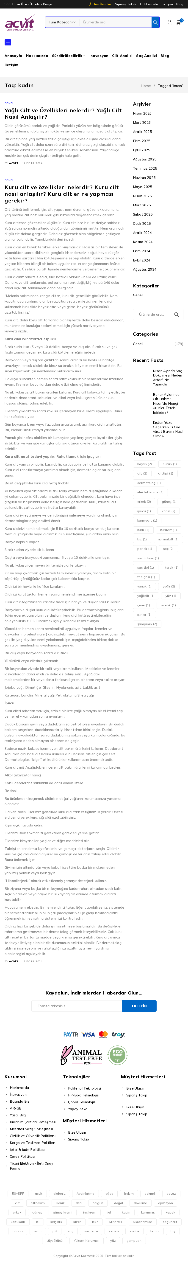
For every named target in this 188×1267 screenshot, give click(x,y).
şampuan (147, 624)
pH (55, 1231)
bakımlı (150, 1193)
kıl (37, 1222)
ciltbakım (38, 1203)
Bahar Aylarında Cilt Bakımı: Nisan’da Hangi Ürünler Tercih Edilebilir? (166, 403)
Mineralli (115, 1222)
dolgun (98, 1203)
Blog (179, 4)
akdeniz (59, 1193)
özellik (168, 605)
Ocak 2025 (142, 223)
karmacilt (147, 520)
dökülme (140, 1203)
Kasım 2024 (143, 242)
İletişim (167, 4)
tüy (172, 1231)
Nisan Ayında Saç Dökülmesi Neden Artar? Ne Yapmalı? (167, 378)
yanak (144, 586)
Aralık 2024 (142, 232)
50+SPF (18, 1193)
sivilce (134, 1231)
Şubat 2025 (143, 214)
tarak (171, 567)
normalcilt (168, 539)
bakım (129, 1193)
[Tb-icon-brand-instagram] (99, 1021)
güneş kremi (62, 1212)
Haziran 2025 (144, 177)
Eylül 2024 (141, 260)
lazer (77, 1222)
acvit (13, 163)
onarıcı (18, 1231)
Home (146, 86)
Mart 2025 (142, 205)
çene (143, 605)
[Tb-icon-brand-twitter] (89, 1021)
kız (142, 539)
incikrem (89, 1212)
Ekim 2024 (141, 251)
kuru (143, 530)
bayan (144, 464)
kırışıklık (56, 1222)
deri (79, 1203)
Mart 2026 (142, 122)
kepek (170, 1212)
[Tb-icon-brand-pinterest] (110, 1021)
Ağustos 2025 (145, 159)
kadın (168, 511)
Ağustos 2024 (145, 269)
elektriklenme (150, 492)
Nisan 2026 (142, 113)
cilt (142, 473)
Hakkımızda (149, 4)
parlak (144, 549)
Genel (9, 103)
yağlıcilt (146, 596)
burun (170, 464)
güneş (169, 502)
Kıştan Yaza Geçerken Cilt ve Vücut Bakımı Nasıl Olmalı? (168, 429)
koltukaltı (18, 1222)
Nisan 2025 (142, 196)
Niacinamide (142, 1222)
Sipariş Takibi (126, 4)
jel (109, 1212)
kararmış (148, 1212)
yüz (171, 596)
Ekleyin (139, 1006)
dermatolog (149, 483)
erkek (144, 502)
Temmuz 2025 (145, 168)
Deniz (60, 1203)
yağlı (169, 586)
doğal (118, 1203)
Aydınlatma (85, 1193)
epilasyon (165, 1203)
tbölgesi (146, 577)
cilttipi (165, 473)
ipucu (144, 511)
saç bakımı (148, 558)
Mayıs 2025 (142, 187)
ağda (109, 1193)
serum (114, 1231)
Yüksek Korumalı (87, 1241)
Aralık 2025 (142, 131)
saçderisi (91, 1231)
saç (168, 549)
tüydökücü (55, 1241)
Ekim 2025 (141, 141)
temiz (154, 1231)
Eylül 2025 (141, 150)
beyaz (171, 1193)
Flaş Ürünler (102, 4)
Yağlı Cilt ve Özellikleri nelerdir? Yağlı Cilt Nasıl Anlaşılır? (63, 113)
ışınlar (144, 614)
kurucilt (168, 530)
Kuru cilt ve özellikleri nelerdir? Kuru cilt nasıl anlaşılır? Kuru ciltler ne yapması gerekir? (62, 194)
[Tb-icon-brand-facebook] (78, 1021)
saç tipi (145, 567)
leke (95, 1222)
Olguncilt (170, 1222)
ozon (38, 1231)
